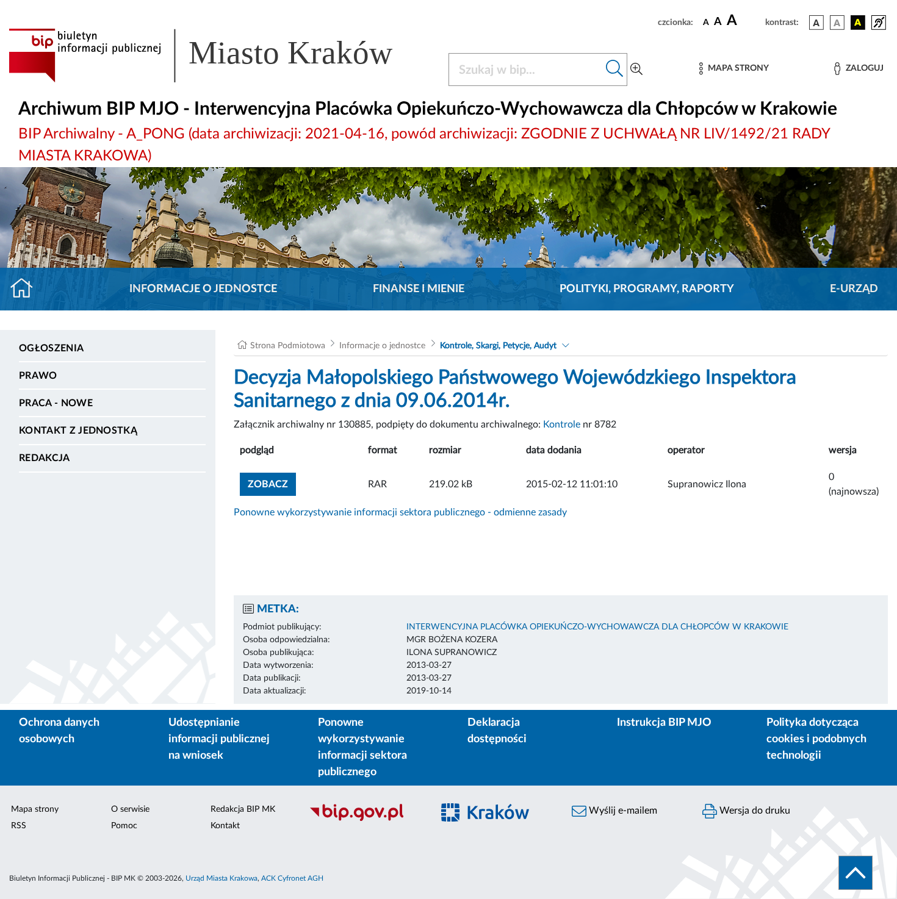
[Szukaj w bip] (614, 69)
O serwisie (130, 809)
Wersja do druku (753, 810)
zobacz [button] (272, 484)
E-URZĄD (854, 289)
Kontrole (561, 424)
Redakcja (44, 458)
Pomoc (124, 826)
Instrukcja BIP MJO (664, 722)
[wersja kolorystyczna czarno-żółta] (858, 22)
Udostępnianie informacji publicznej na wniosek (219, 739)
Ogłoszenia (51, 348)
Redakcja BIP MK (243, 809)
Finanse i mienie (418, 289)
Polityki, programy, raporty (647, 289)
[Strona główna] (26, 289)
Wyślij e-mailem (621, 810)
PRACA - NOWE (56, 403)
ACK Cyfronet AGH (292, 878)
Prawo (38, 376)
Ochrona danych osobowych (59, 731)
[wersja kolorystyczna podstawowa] (816, 22)
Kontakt (225, 826)
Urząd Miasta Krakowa (222, 878)
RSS (18, 826)
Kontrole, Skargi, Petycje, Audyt (498, 346)
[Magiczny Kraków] (495, 819)
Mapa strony (35, 809)
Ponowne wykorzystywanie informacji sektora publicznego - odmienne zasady (400, 512)
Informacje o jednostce (203, 289)
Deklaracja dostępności (497, 731)
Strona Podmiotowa (287, 346)
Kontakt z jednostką (78, 430)
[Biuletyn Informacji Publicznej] (364, 819)
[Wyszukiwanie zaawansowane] (636, 69)
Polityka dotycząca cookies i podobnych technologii (816, 739)
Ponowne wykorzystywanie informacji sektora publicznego (362, 747)
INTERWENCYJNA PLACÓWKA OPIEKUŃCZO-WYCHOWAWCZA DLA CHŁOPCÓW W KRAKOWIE (597, 627)
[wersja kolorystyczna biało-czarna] (837, 22)
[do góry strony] (855, 872)
